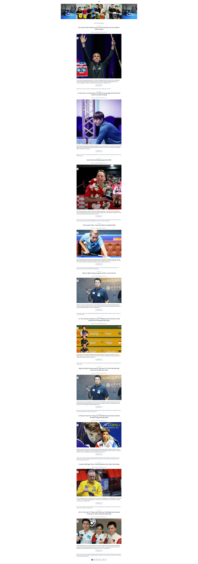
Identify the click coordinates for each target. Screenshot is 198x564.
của (98, 154)
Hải (101, 88)
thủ (117, 154)
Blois (97, 88)
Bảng (93, 88)
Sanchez (87, 220)
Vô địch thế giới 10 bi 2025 (110, 458)
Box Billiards (97, 457)
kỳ (104, 154)
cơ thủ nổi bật (102, 267)
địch (110, 219)
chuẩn (103, 219)
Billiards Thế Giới (101, 313)
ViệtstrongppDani (105, 220)
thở (116, 154)
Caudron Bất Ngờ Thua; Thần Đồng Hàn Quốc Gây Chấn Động (99, 464)
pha (77, 220)
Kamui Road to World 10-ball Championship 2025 (88, 458)
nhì (109, 154)
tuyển (78, 155)
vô (109, 220)
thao (88, 411)
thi (114, 154)
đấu (101, 154)
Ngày (108, 154)
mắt (78, 411)
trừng (84, 507)
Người (103, 88)
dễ (106, 219)
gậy (102, 506)
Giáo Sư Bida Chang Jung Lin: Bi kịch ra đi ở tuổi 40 (99, 273)
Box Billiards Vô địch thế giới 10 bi (105, 457)
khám (114, 219)
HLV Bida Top (104, 32)
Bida (95, 88)
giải (118, 457)
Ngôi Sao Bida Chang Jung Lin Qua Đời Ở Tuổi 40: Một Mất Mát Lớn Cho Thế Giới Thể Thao (99, 369)
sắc (105, 88)
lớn (77, 411)
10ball (92, 457)
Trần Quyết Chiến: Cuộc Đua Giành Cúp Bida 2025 (99, 225)
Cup (99, 154)
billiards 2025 (94, 267)
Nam (116, 219)
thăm (104, 458)
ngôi (82, 411)
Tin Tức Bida (83, 88)
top (82, 507)
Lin (120, 313)
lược (105, 154)
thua (81, 507)
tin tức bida (80, 314)
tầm (114, 506)
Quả (85, 411)
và (101, 220)
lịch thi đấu (107, 506)
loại (97, 458)
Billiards (96, 313)
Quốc (111, 506)
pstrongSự (112, 154)
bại (91, 88)
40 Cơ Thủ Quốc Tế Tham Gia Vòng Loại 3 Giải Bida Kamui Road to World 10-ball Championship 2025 (99, 513)
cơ (117, 554)
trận (108, 88)
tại (106, 88)
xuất (110, 88)
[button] (99, 1)
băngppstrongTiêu (96, 219)
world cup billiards (89, 507)
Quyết (114, 267)
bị (94, 88)
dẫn (105, 219)
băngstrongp (93, 154)
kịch (118, 313)
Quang (84, 220)
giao (114, 313)
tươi (83, 314)
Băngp (92, 219)
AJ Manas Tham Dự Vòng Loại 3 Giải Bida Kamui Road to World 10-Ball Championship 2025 (99, 416)
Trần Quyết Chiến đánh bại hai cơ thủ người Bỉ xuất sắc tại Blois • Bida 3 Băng (99, 28)
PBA (120, 219)
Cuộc (106, 267)
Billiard (93, 313)
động (100, 506)
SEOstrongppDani (92, 220)
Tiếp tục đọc (98, 85)
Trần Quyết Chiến (88, 268)
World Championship (95, 268)
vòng (116, 458)
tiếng (98, 220)
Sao (86, 411)
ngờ (109, 506)
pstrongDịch (80, 220)
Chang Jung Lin (110, 313)
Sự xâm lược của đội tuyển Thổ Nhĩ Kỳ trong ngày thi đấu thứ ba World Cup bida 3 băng (99, 94)
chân (98, 506)
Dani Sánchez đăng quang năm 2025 (99, 160)
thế (90, 411)
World (80, 155)
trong (120, 154)
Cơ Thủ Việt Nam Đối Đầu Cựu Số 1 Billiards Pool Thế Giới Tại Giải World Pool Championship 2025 (99, 319)
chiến (98, 267)
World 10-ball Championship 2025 (83, 459)
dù (117, 457)
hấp (111, 219)
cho (113, 410)
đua (109, 267)
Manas (99, 458)
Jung (117, 313)
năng (118, 219)
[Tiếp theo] (106, 560)
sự (77, 314)
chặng (106, 313)
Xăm (82, 155)
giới (116, 410)
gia (118, 554)
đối (102, 154)
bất (91, 506)
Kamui (78, 458)
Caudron (95, 506)
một (80, 411)
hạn (103, 506)
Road (102, 458)
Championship (113, 457)
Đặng (108, 219)
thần (116, 506)
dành (100, 88)
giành (111, 267)
